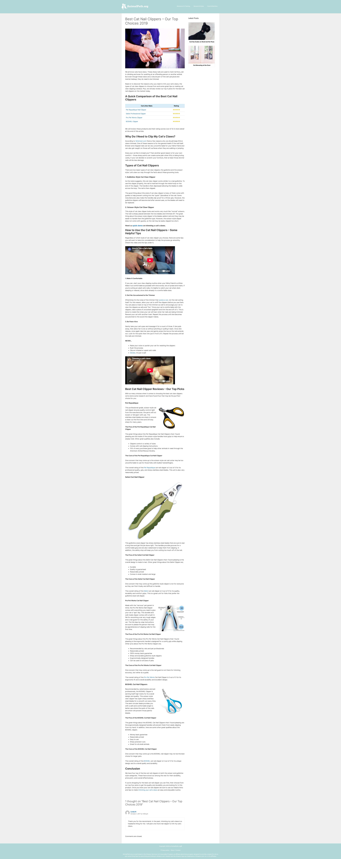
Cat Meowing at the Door (202, 65)
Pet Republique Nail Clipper (136, 110)
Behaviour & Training (183, 6)
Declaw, (133, 353)
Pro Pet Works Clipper (134, 117)
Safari (146, 591)
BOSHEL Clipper (132, 121)
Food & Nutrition (212, 6)
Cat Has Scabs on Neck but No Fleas (201, 42)
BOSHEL (147, 761)
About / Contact (175, 850)
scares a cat (163, 300)
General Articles (199, 6)
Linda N (133, 812)
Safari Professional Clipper (136, 114)
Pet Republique (149, 468)
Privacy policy (165, 850)
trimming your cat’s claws (147, 790)
